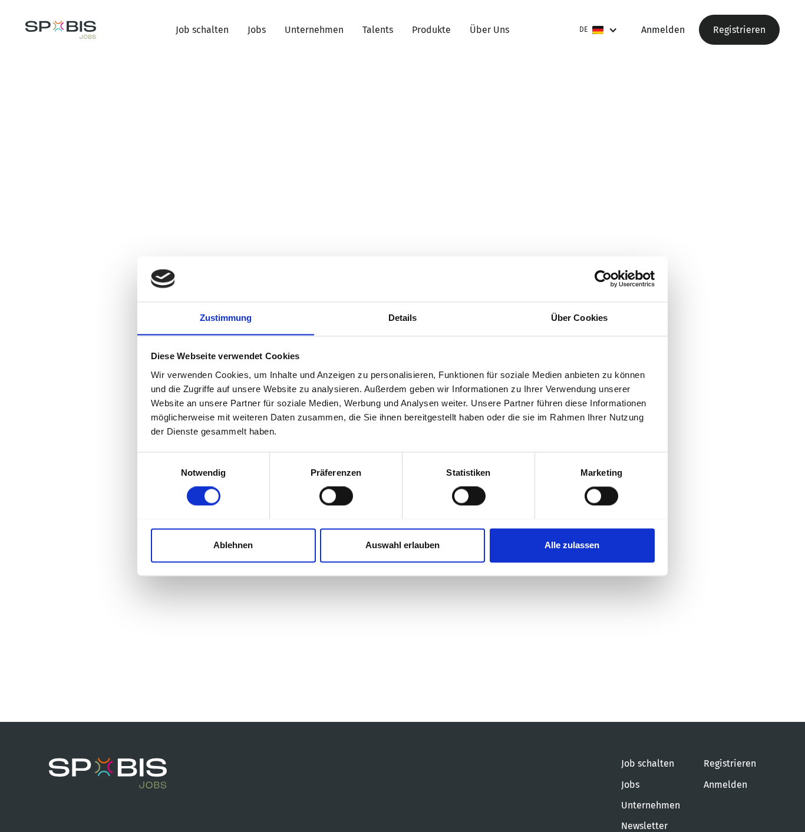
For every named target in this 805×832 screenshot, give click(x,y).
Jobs (257, 29)
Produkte (431, 29)
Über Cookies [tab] (579, 318)
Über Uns (489, 29)
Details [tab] (402, 318)
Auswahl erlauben (402, 545)
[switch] (336, 495)
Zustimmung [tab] (226, 318)
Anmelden (663, 29)
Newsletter (644, 825)
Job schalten (202, 29)
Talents (377, 29)
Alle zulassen (572, 545)
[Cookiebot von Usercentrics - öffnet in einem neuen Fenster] (603, 278)
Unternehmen (314, 29)
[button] (598, 29)
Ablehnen (233, 545)
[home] (60, 30)
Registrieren (739, 29)
